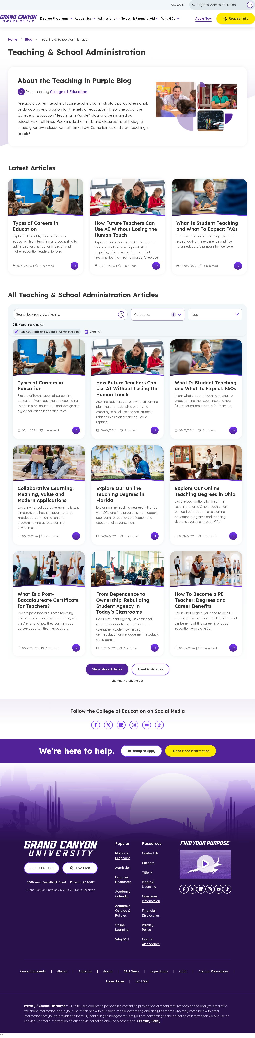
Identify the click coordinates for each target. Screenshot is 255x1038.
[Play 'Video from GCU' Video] (205, 864)
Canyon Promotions (214, 971)
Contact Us (150, 853)
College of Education (68, 91)
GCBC (183, 971)
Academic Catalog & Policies (122, 910)
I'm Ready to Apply (141, 751)
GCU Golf (142, 981)
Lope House (115, 981)
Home (12, 39)
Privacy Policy (149, 1021)
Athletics (85, 971)
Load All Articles (150, 669)
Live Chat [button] (83, 868)
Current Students (33, 971)
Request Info (239, 18)
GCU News (131, 971)
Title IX (147, 872)
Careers (148, 863)
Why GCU (122, 939)
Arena (107, 971)
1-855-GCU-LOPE (41, 868)
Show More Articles (107, 669)
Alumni (62, 971)
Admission (123, 868)
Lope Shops (159, 971)
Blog (28, 39)
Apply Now (203, 18)
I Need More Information (191, 751)
